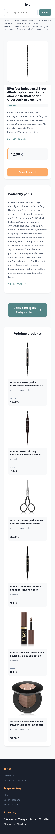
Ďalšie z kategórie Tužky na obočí (25, 310)
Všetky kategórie (12, 799)
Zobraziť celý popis (16, 139)
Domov (7, 20)
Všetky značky (11, 804)
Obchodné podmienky (15, 780)
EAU (27, 4)
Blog (6, 795)
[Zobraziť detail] (27, 61)
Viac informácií (15, 283)
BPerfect (8, 26)
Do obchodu (25, 172)
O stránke (9, 775)
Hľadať (45, 12)
